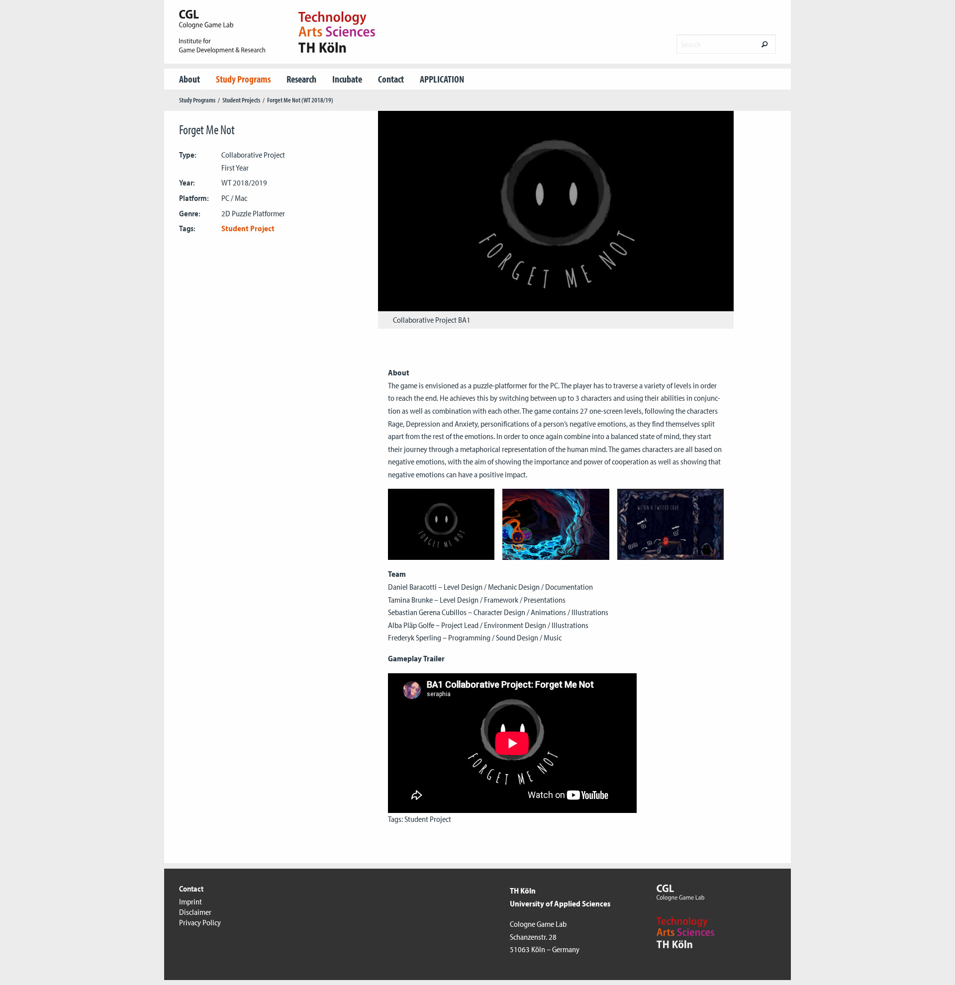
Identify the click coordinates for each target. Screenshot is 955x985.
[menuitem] (189, 79)
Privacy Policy (200, 922)
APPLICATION (442, 79)
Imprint (190, 901)
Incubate (347, 79)
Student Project (248, 228)
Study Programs (243, 79)
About (189, 79)
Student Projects (241, 99)
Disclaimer (195, 912)
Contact (391, 79)
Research (301, 79)
